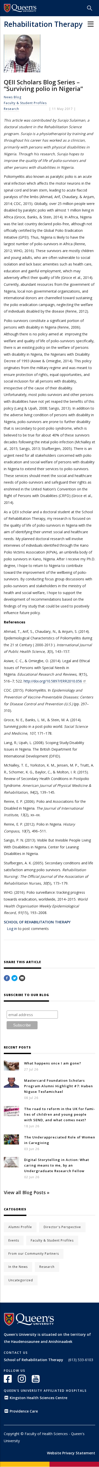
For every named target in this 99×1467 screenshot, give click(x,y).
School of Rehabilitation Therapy (37, 922)
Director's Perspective (62, 1227)
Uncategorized (20, 1280)
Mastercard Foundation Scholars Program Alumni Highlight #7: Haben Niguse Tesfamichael (58, 1086)
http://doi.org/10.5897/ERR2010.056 (53, 681)
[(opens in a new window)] (20, 8)
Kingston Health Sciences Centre (38, 1397)
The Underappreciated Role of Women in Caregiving (59, 1140)
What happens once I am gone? (52, 1063)
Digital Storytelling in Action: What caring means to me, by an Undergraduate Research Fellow (56, 1165)
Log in (12, 928)
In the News (18, 1267)
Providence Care (24, 1411)
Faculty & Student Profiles (25, 103)
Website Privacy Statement (71, 1453)
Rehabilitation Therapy (43, 24)
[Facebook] (7, 978)
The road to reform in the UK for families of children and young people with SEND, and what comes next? (59, 1114)
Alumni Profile (20, 1227)
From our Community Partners (33, 1253)
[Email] (22, 978)
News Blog (12, 97)
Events (13, 1240)
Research (11, 109)
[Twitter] (14, 978)
